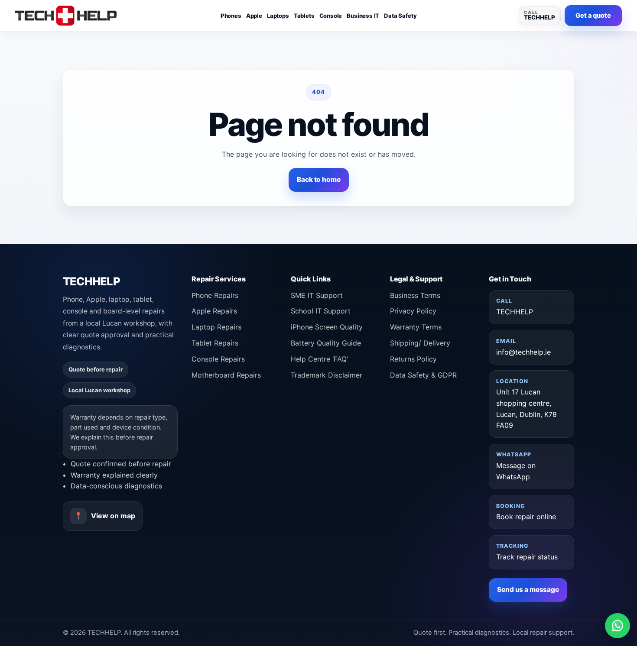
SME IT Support (317, 295)
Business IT (363, 15)
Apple (254, 15)
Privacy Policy (413, 311)
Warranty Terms (416, 327)
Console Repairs (218, 359)
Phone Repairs (215, 295)
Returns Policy (413, 359)
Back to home (318, 179)
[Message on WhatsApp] (617, 625)
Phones (231, 15)
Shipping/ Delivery (420, 343)
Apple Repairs (214, 311)
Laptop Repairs (216, 327)
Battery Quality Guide (326, 343)
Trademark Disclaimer (326, 375)
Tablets (304, 15)
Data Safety (400, 15)
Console (330, 15)
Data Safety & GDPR (423, 375)
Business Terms (415, 295)
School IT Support (321, 311)
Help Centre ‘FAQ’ (319, 359)
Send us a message (528, 590)
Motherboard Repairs (226, 375)
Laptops (278, 15)
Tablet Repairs (215, 343)
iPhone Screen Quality (327, 327)
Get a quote (593, 15)
